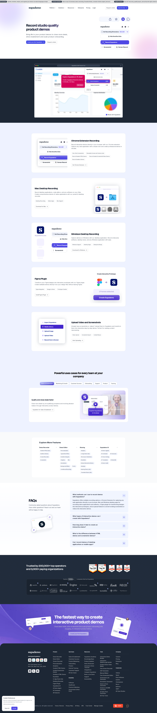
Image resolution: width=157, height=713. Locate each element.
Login (94, 8)
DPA (83, 705)
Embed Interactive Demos (87, 463)
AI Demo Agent (57, 688)
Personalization (64, 450)
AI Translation (104, 460)
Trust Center (89, 705)
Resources (71, 8)
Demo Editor (56, 659)
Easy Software (120, 677)
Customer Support (74, 670)
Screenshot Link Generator (104, 678)
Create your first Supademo (78, 633)
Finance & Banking (74, 687)
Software (71, 682)
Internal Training (73, 668)
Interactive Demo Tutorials (89, 666)
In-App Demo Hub (85, 453)
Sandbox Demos (44, 453)
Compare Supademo (90, 672)
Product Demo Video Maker (106, 665)
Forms (73, 466)
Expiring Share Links (86, 469)
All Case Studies (120, 691)
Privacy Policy (69, 705)
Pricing (88, 8)
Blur (69, 460)
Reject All (7, 708)
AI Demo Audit (104, 463)
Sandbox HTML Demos (59, 674)
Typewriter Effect (65, 453)
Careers (118, 656)
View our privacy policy (8, 704)
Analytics (83, 450)
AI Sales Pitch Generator (104, 692)
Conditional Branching (66, 469)
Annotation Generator (106, 681)
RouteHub (83, 460)
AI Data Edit (113, 460)
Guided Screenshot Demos (58, 671)
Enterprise (81, 8)
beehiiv (118, 679)
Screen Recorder (44, 456)
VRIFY (117, 689)
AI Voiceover (113, 453)
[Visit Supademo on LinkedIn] (29, 671)
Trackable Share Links (86, 472)
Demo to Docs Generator (104, 684)
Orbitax (118, 673)
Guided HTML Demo (45, 450)
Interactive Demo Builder (105, 657)
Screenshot (43, 460)
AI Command (104, 453)
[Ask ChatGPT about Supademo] (29, 660)
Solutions (61, 8)
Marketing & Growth (61, 383)
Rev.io (117, 684)
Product (105, 383)
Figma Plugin (56, 683)
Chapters (63, 460)
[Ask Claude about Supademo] (37, 660)
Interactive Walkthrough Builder (106, 661)
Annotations (63, 463)
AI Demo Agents (105, 450)
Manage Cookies (98, 705)
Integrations (87, 670)
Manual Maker (104, 673)
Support (97, 383)
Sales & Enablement (47, 383)
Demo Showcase (89, 663)
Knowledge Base (89, 659)
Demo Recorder (57, 656)
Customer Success (76, 383)
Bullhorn (118, 686)
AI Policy (77, 705)
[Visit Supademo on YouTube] (37, 671)
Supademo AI (57, 686)
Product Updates (89, 661)
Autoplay (83, 466)
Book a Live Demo (89, 674)
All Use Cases (73, 672)
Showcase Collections (86, 456)
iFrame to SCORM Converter (105, 688)
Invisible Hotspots (65, 456)
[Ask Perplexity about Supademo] (33, 660)
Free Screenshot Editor (106, 675)
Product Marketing (74, 661)
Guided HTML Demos (59, 668)
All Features (56, 692)
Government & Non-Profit (74, 690)
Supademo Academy (90, 656)
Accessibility (88, 679)
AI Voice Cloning (105, 456)
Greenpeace (119, 682)
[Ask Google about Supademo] (41, 660)
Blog (117, 663)
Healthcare (72, 685)
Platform (52, 8)
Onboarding (88, 383)
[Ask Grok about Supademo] (45, 660)
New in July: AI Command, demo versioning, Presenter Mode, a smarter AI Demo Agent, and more (81, 1)
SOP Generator (104, 670)
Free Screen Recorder (106, 668)
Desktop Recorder (58, 681)
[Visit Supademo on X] (33, 671)
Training (113, 383)
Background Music (65, 466)
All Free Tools (104, 695)
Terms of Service (59, 705)
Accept (14, 708)
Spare (117, 675)
